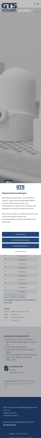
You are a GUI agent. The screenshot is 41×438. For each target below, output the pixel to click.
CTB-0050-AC (22, 276)
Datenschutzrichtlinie (20, 251)
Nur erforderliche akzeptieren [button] (20, 240)
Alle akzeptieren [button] (21, 234)
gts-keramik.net (9, 425)
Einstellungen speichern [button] (20, 246)
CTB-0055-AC (22, 280)
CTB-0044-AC (22, 268)
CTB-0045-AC (22, 272)
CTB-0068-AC (22, 287)
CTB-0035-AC (22, 260)
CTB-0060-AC (22, 283)
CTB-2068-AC (22, 291)
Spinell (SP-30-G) (17, 381)
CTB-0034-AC (22, 256)
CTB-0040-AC (22, 264)
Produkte (7, 381)
